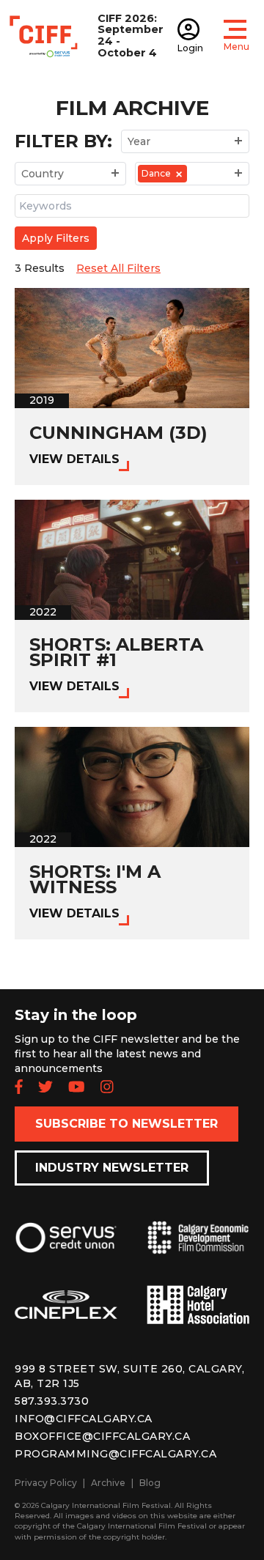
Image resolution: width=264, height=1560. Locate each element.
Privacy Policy (46, 1482)
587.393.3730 (52, 1401)
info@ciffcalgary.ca (84, 1418)
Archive (108, 1482)
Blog (150, 1482)
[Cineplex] (66, 1316)
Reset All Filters (118, 268)
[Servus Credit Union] (66, 1249)
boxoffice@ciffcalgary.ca (102, 1436)
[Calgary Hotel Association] (198, 1316)
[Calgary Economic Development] (198, 1249)
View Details (74, 459)
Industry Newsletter (111, 1168)
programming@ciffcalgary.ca (115, 1453)
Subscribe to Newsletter (126, 1124)
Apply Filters (55, 238)
